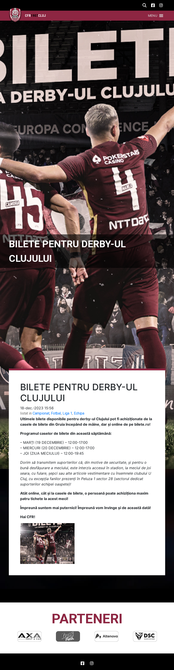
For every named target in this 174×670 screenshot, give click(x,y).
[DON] (145, 636)
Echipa (79, 413)
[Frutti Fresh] (29, 636)
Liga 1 (67, 413)
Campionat (41, 413)
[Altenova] (68, 636)
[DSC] (106, 636)
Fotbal (56, 413)
